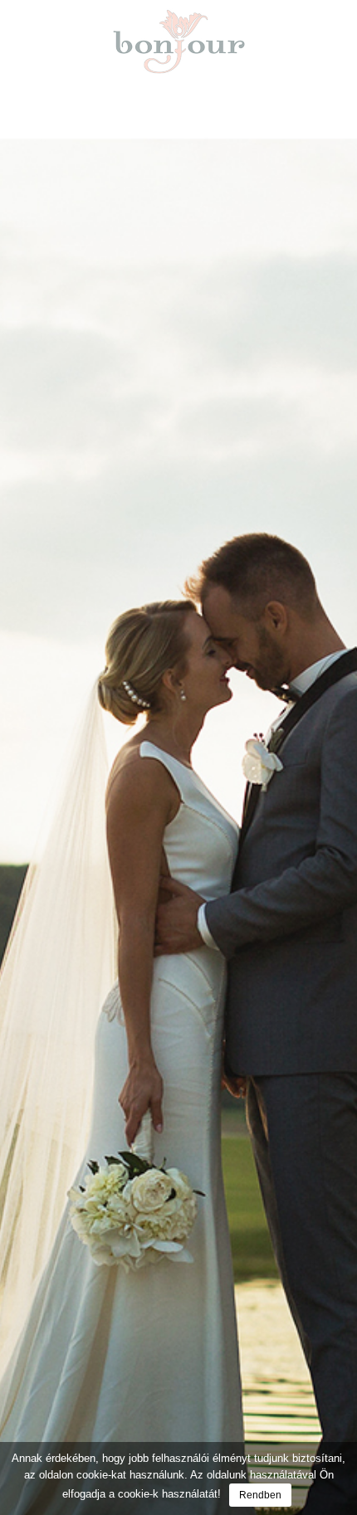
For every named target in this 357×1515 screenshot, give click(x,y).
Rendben (260, 1495)
